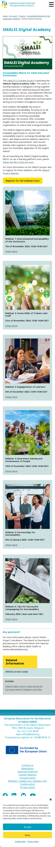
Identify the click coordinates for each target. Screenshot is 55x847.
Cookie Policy (20, 841)
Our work (13, 16)
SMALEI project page (16, 671)
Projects (22, 16)
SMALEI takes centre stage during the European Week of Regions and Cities (24, 688)
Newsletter (27, 768)
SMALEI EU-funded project (20, 80)
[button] (50, 799)
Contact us (27, 765)
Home (5, 16)
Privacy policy (33, 841)
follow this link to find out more (18, 162)
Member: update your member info (27, 781)
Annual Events (27, 778)
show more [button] (11, 251)
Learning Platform (27, 771)
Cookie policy (27, 784)
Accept (27, 826)
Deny (27, 835)
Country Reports (27, 774)
